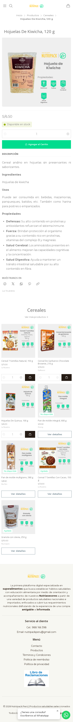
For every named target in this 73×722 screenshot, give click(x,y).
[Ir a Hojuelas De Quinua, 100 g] (18, 400)
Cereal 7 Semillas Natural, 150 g (17, 360)
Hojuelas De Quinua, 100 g (14, 420)
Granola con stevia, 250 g (13, 537)
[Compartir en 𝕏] (13, 284)
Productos (33, 15)
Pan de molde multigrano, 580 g (17, 477)
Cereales (48, 15)
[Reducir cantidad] (5, 134)
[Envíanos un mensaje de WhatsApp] (66, 715)
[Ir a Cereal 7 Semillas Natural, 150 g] (18, 341)
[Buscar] (10, 6)
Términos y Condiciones (37, 655)
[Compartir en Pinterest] (29, 284)
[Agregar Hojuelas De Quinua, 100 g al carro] (30, 434)
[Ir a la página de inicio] (36, 6)
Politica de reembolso (36, 659)
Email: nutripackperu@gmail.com (36, 632)
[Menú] (4, 6)
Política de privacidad (36, 664)
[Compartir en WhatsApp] (21, 284)
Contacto (36, 645)
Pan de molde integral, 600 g (52, 420)
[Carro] (68, 6)
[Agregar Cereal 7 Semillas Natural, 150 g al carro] (30, 377)
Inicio (19, 15)
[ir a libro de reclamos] (36, 678)
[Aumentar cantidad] (68, 134)
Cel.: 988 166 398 (36, 627)
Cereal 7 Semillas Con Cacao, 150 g (54, 479)
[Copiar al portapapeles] (38, 284)
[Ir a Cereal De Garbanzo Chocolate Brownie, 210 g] (55, 341)
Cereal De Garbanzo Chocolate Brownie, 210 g (53, 362)
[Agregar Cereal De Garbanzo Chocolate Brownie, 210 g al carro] (66, 377)
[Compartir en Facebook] (5, 284)
